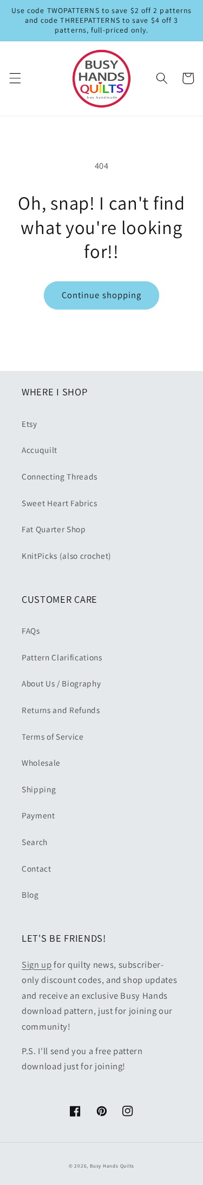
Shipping (39, 789)
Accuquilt (39, 449)
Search (35, 841)
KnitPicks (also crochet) (67, 555)
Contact (36, 868)
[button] (15, 78)
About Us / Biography (61, 683)
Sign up (37, 964)
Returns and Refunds (61, 709)
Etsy (29, 423)
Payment (38, 815)
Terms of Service (53, 736)
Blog (30, 894)
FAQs (31, 630)
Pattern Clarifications (62, 657)
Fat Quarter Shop (54, 529)
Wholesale (41, 762)
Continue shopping (102, 295)
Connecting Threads (59, 476)
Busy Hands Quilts (112, 1166)
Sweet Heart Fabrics (59, 502)
